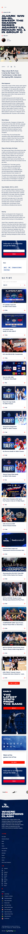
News (3, 843)
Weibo (5, 881)
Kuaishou (5, 879)
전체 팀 (3, 891)
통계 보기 (14, 708)
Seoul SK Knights (7, 909)
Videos (3, 846)
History (3, 860)
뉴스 (5, 7)
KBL (9, 267)
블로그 (5, 267)
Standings (3, 853)
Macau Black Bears (8, 900)
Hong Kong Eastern (8, 898)
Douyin (5, 885)
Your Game (4, 836)
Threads (5, 874)
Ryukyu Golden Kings (8, 907)
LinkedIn (5, 883)
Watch (3, 841)
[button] (12, 285)
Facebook (6, 868)
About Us (3, 857)
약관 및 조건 (9, 927)
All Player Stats (4, 848)
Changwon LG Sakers (16, 267)
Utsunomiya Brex (7, 916)
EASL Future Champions (6, 862)
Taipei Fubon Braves (8, 911)
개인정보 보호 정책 (16, 927)
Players (3, 855)
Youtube (5, 876)
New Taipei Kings (7, 905)
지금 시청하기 (14, 762)
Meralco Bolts (7, 902)
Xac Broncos (6, 918)
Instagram (6, 872)
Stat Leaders (4, 850)
